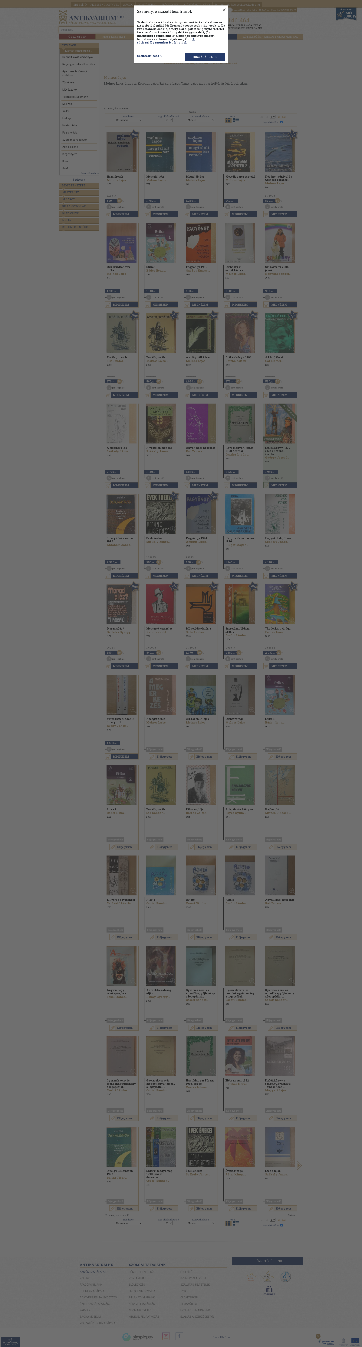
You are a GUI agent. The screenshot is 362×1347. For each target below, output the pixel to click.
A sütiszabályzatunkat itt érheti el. (166, 40)
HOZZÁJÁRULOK (205, 57)
